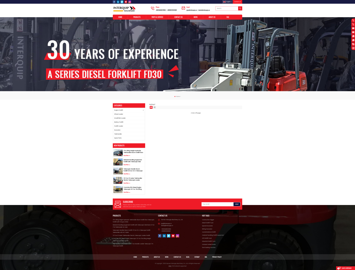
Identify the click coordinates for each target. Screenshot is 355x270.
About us (212, 17)
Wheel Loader (118, 114)
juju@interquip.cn (191, 10)
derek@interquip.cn (204, 10)
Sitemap (197, 257)
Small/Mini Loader (120, 118)
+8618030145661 (172, 10)
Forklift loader (118, 126)
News (196, 17)
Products (137, 17)
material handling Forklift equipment (213, 235)
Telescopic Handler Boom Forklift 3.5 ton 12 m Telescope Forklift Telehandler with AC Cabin (133, 170)
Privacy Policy (217, 257)
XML (206, 257)
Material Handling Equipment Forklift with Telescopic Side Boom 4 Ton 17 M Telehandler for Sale (133, 161)
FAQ (227, 17)
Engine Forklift (118, 110)
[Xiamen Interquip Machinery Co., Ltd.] (125, 9)
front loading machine (208, 248)
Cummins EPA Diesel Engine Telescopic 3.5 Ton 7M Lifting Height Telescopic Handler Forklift (133, 188)
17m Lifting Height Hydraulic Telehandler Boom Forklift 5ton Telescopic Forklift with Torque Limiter (133, 151)
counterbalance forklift (209, 232)
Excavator (117, 130)
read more (126, 155)
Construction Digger (208, 220)
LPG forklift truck (207, 238)
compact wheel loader (209, 244)
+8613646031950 (161, 10)
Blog (187, 257)
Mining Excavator (207, 229)
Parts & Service (157, 17)
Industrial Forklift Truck (208, 241)
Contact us (237, 2)
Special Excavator (207, 226)
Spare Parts (117, 138)
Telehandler (118, 134)
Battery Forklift (118, 122)
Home (120, 17)
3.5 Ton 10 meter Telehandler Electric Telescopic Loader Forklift (133, 179)
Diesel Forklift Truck (207, 223)
